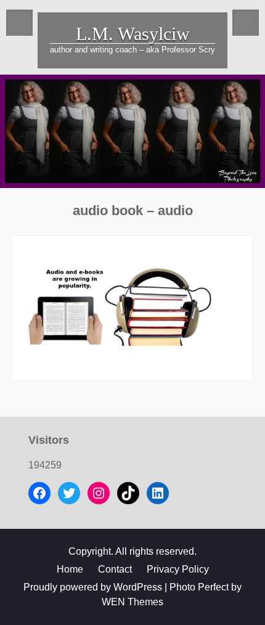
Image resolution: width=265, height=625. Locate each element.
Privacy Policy (178, 569)
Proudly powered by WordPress (92, 587)
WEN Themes (132, 602)
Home (70, 569)
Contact (115, 569)
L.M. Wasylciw (133, 33)
